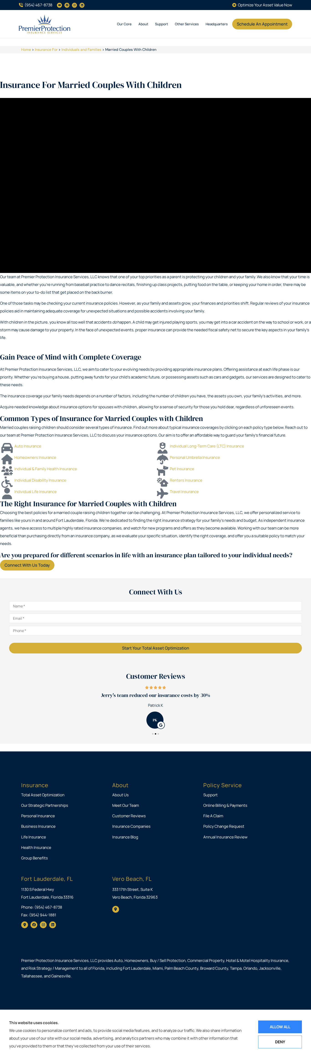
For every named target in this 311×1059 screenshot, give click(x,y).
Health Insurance (36, 847)
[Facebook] (66, 5)
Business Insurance (38, 826)
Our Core (124, 24)
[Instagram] (74, 5)
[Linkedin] (81, 5)
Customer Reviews (129, 815)
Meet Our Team (125, 805)
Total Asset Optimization (42, 794)
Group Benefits (34, 858)
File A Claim (213, 815)
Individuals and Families (81, 49)
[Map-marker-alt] (24, 924)
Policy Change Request (223, 826)
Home (26, 49)
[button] (152, 734)
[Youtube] (59, 5)
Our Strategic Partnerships (44, 805)
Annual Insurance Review (225, 837)
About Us (120, 794)
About (143, 24)
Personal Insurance (38, 815)
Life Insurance (33, 837)
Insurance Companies (131, 826)
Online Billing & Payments (225, 805)
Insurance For (46, 49)
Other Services (187, 24)
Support (161, 24)
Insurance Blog (125, 837)
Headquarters (217, 24)
